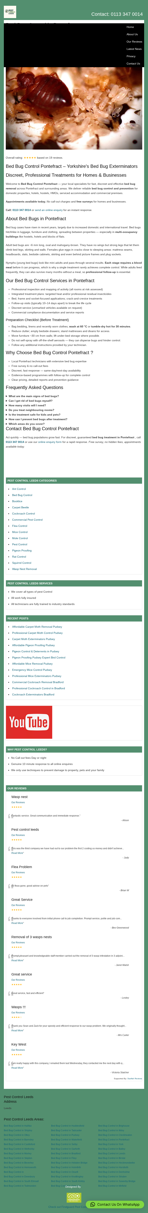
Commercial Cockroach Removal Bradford (38, 682)
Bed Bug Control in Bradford (66, 1153)
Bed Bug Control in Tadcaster (66, 1130)
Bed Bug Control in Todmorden (20, 1186)
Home (130, 26)
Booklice (17, 501)
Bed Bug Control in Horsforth (113, 1167)
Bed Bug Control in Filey (64, 1158)
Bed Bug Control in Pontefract (113, 1139)
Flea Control (19, 525)
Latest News (134, 48)
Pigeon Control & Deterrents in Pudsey (35, 651)
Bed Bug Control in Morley (17, 1153)
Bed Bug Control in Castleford (19, 1144)
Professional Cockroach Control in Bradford (38, 688)
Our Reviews (134, 41)
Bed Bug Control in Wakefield (66, 1139)
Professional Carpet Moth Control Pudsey (37, 632)
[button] (115, 1204)
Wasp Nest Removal (24, 569)
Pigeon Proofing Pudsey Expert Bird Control (38, 657)
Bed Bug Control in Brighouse (114, 1125)
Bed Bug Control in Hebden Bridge (69, 1162)
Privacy (131, 56)
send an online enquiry (49, 210)
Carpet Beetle (20, 507)
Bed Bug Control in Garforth (65, 1149)
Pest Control (19, 544)
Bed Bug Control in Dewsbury (19, 1176)
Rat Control (19, 556)
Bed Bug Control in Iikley (111, 1130)
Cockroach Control (23, 513)
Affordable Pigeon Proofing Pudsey (33, 645)
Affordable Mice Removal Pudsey (32, 663)
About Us (132, 34)
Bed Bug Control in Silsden (112, 1176)
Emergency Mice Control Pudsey (32, 669)
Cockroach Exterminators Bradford (33, 694)
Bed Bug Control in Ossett (64, 1172)
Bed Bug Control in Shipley (18, 1130)
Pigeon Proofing (22, 550)
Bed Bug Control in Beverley (19, 1162)
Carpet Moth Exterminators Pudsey (33, 639)
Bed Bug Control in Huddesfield (67, 1125)
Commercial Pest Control (27, 519)
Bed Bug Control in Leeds (111, 1153)
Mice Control (20, 532)
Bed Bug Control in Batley (111, 1149)
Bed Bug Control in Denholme (114, 1172)
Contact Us (133, 63)
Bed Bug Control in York (110, 1144)
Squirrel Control (21, 562)
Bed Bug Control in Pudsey (65, 1135)
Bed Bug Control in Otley (17, 1135)
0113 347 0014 (22, 210)
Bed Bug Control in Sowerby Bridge (116, 1181)
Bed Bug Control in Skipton (18, 1158)
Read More (17, 853)
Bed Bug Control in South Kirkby (68, 1181)
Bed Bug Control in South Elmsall (21, 1181)
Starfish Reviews (134, 1078)
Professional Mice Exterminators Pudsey (36, 676)
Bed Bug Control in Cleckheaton (115, 1135)
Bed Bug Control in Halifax (18, 1125)
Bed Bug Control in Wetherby (19, 1149)
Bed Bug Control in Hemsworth (20, 1167)
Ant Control (19, 488)
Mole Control (20, 538)
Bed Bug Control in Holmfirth (66, 1167)
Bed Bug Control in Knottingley (67, 1176)
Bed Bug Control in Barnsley (19, 1139)
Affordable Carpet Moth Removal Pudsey (37, 626)
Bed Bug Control (22, 495)
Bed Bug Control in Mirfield (112, 1186)
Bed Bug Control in (14, 1172)
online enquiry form (50, 441)
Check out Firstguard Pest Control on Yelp (74, 1206)
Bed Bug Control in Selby (64, 1144)
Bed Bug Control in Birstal (111, 1158)
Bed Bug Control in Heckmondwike (116, 1162)
